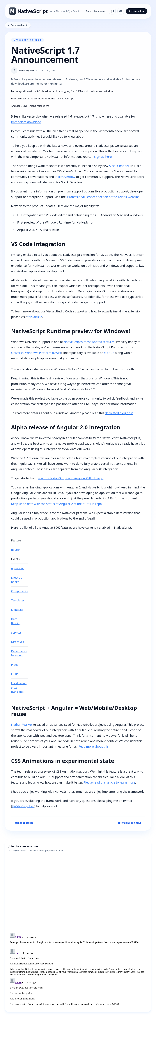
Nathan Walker (21, 724)
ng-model (17, 568)
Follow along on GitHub (131, 822)
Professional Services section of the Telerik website (103, 197)
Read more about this (93, 746)
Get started (136, 11)
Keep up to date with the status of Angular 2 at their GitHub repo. (57, 504)
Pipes (14, 664)
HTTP (14, 674)
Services (16, 632)
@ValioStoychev (23, 806)
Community (100, 11)
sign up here (103, 157)
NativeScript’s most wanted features (89, 342)
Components (19, 591)
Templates (18, 600)
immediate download (26, 122)
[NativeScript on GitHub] (112, 11)
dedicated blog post (119, 413)
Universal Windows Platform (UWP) (36, 353)
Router (15, 550)
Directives (17, 642)
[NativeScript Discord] (120, 11)
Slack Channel (119, 166)
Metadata (17, 609)
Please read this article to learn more (109, 782)
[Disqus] (78, 890)
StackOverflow (65, 177)
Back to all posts (17, 25)
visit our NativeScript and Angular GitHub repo (70, 478)
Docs (88, 11)
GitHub (109, 353)
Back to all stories (22, 822)
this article (34, 317)
